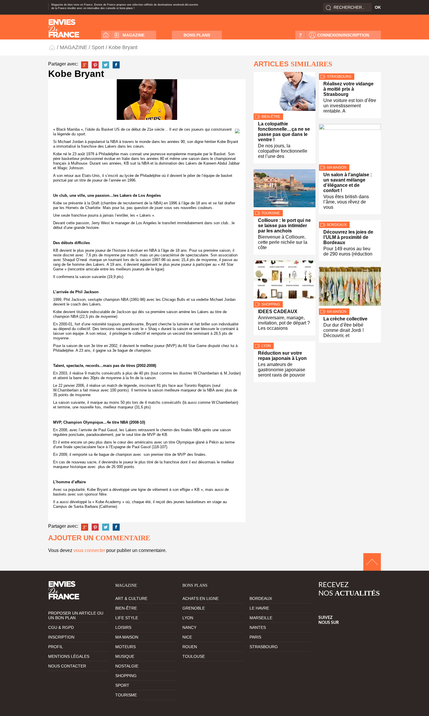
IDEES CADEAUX (277, 311)
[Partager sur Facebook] (116, 64)
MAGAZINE (133, 35)
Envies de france (63, 28)
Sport (98, 47)
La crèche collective (345, 318)
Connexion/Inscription (343, 35)
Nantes (258, 627)
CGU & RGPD (61, 627)
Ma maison (336, 167)
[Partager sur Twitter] (105, 64)
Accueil (106, 35)
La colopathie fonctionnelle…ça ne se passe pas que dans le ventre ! (284, 131)
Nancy (189, 627)
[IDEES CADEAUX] (284, 280)
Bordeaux (337, 225)
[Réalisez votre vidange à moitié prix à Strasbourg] (350, 72)
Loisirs (123, 627)
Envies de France (52, 47)
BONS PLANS (197, 35)
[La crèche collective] (350, 287)
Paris (255, 637)
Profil (55, 646)
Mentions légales (68, 656)
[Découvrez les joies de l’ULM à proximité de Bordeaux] (350, 221)
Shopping (270, 304)
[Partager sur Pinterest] (95, 64)
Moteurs (125, 646)
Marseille (261, 617)
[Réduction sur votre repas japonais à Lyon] (284, 342)
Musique (124, 656)
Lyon (266, 346)
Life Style (126, 617)
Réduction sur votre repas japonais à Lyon (282, 356)
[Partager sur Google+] (84, 64)
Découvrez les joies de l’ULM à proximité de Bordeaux (348, 237)
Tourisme (270, 213)
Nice (187, 637)
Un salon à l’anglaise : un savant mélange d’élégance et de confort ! (347, 182)
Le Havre (259, 608)
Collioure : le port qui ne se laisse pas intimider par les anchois (284, 225)
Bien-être (270, 117)
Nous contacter (67, 666)
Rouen (189, 646)
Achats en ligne (200, 598)
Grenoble (193, 608)
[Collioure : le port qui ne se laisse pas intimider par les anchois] (284, 189)
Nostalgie (126, 666)
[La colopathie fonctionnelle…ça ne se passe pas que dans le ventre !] (284, 92)
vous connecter (89, 550)
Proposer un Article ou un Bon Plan (75, 615)
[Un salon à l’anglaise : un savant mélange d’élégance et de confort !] (350, 144)
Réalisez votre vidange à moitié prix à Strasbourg (348, 89)
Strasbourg (339, 77)
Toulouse (193, 656)
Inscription (61, 637)
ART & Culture (131, 598)
